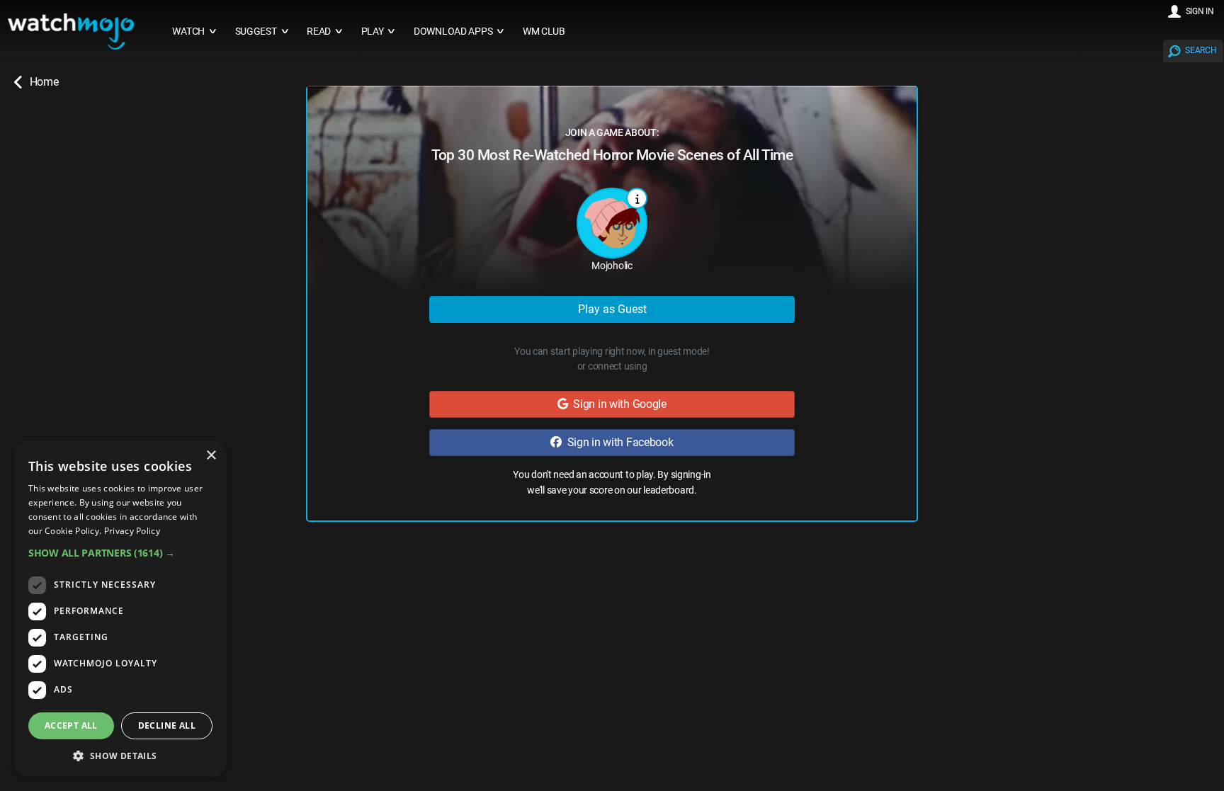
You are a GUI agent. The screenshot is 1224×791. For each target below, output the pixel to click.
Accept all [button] (71, 725)
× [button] (210, 455)
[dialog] (120, 608)
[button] (120, 552)
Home (44, 82)
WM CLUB (544, 31)
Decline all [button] (167, 725)
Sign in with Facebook (618, 442)
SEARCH (1200, 50)
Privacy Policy (132, 531)
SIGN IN (1200, 11)
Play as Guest (612, 309)
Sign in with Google (617, 404)
